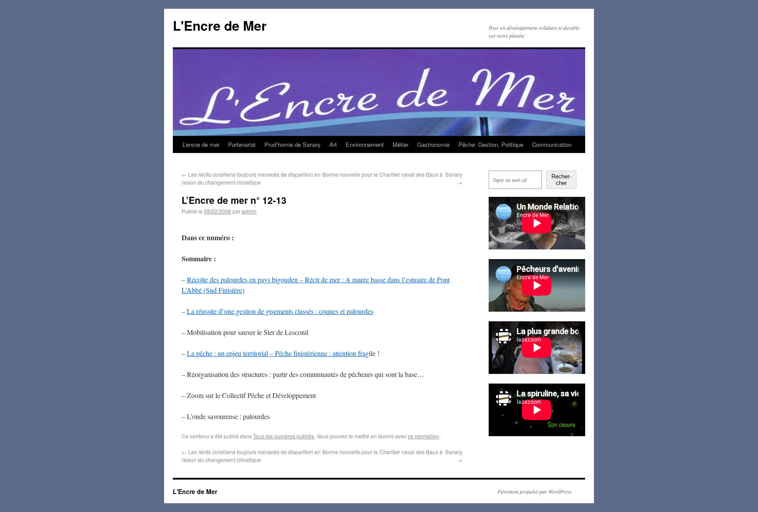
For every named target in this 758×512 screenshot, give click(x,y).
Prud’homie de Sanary (293, 144)
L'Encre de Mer (220, 25)
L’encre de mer (200, 144)
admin (249, 211)
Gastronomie (433, 144)
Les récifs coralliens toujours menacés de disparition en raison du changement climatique (251, 178)
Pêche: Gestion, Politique (490, 144)
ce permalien (423, 436)
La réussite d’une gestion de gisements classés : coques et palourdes (280, 311)
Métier (400, 144)
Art (333, 144)
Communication (552, 144)
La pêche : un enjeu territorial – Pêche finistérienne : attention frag (278, 353)
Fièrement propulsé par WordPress (534, 491)
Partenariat (242, 144)
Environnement (365, 144)
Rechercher (561, 179)
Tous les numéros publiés (283, 436)
